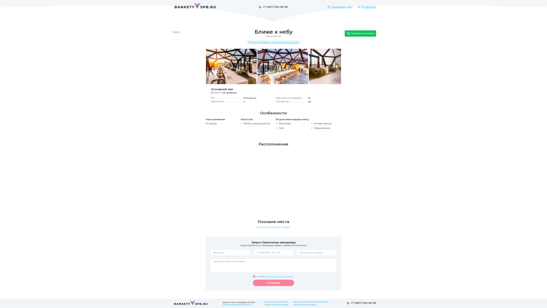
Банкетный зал (273, 36)
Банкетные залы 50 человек (273, 227)
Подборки (368, 7)
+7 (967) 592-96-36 (275, 7)
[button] (338, 68)
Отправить (273, 282)
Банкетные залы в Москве (276, 302)
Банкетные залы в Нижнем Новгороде (310, 302)
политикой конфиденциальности (279, 276)
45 (244, 101)
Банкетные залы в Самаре (276, 304)
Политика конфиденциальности (237, 304)
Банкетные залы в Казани (304, 304)
